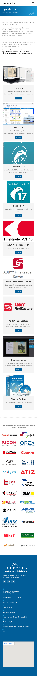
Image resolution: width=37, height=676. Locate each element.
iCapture (18, 88)
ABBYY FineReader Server (18, 282)
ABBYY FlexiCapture (18, 321)
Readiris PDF (18, 166)
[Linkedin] (13, 581)
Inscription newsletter (9, 612)
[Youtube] (8, 581)
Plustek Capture (18, 399)
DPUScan (18, 127)
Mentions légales (8, 622)
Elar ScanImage (18, 360)
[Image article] (18, 74)
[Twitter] (4, 581)
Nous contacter (7, 607)
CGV (4, 631)
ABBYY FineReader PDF (18, 245)
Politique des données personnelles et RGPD (16, 626)
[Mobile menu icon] (33, 3)
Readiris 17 (18, 206)
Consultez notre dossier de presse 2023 (15, 617)
